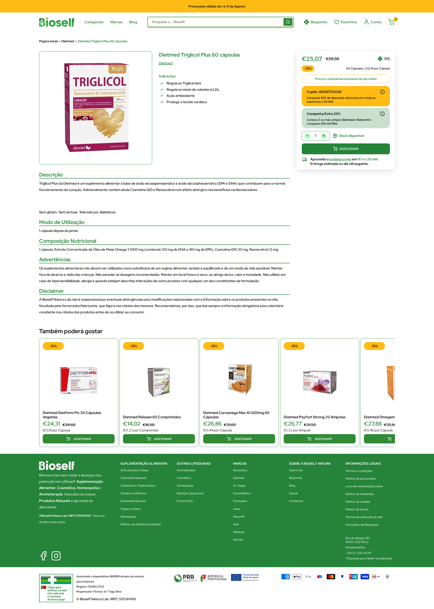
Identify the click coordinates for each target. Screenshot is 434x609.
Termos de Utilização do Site (181, 318)
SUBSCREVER (217, 330)
